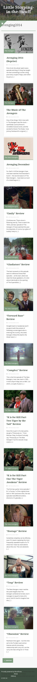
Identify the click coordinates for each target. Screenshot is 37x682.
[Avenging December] (18, 149)
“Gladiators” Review (18, 264)
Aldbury (13, 676)
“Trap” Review (14, 582)
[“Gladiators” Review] (18, 249)
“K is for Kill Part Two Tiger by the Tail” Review (16, 420)
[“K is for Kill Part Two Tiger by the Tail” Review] (18, 401)
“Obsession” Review (17, 634)
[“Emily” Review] (18, 197)
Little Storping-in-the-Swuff (18, 9)
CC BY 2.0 (4, 678)
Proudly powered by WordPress (11, 672)
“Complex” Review (17, 370)
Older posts (8, 660)
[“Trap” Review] (18, 566)
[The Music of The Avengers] (18, 94)
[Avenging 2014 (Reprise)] (18, 43)
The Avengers (9, 51)
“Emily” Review (15, 213)
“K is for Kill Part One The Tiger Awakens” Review (16, 479)
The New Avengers (11, 157)
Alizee (16, 674)
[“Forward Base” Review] (18, 300)
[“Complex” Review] (18, 354)
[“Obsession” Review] (18, 618)
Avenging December (18, 164)
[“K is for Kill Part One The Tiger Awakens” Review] (18, 459)
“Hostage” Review (16, 531)
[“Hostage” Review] (18, 515)
